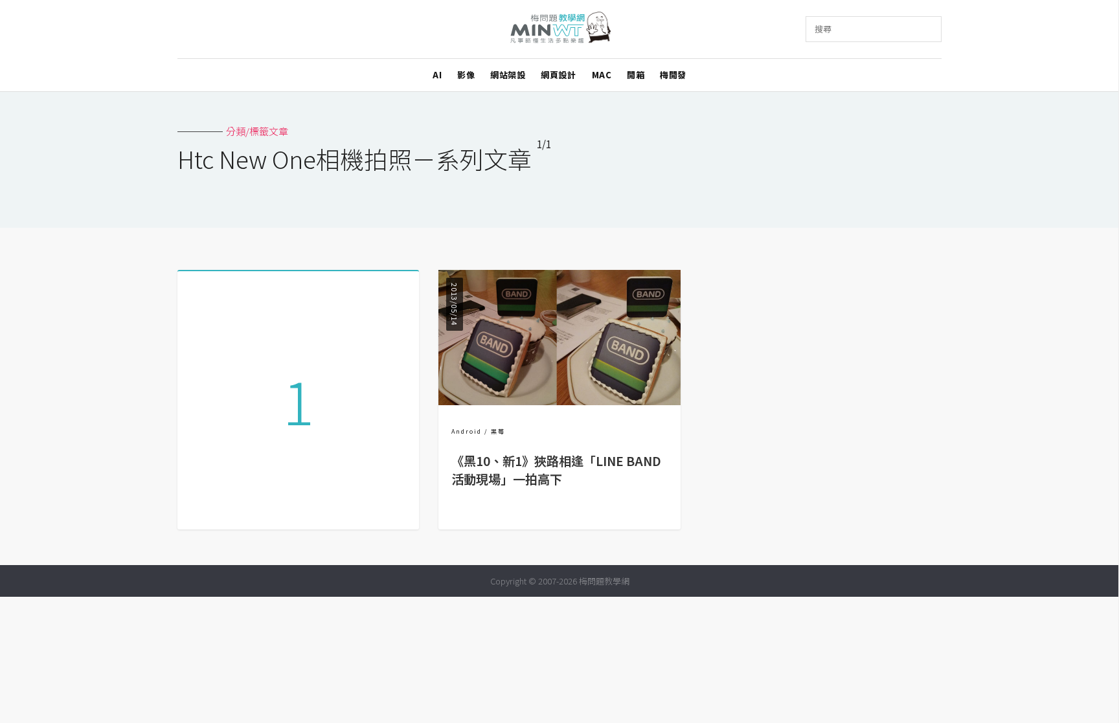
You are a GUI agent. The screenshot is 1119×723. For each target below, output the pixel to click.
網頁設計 (558, 75)
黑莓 (498, 431)
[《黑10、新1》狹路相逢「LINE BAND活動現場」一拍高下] (559, 401)
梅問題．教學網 (559, 29)
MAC (602, 75)
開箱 (635, 75)
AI (437, 75)
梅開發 (673, 75)
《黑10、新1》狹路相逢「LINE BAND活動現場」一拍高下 (556, 470)
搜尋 (823, 29)
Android (466, 431)
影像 (466, 75)
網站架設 (507, 75)
